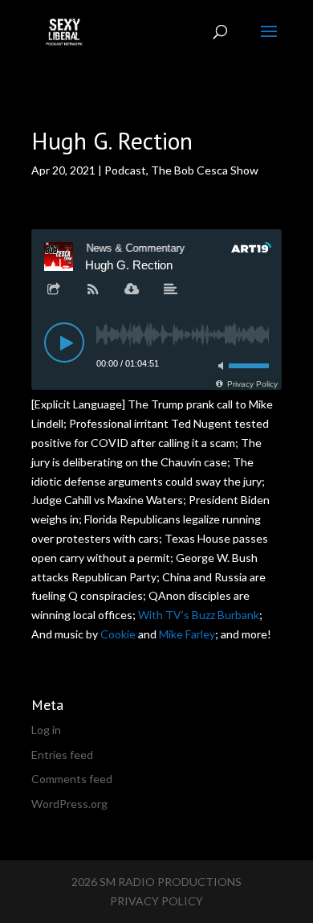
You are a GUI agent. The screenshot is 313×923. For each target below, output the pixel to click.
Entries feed (62, 754)
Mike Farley (187, 634)
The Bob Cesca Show (204, 170)
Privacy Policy (156, 901)
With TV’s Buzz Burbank (198, 614)
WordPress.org (69, 803)
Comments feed (71, 779)
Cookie (118, 634)
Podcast (125, 170)
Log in (46, 729)
